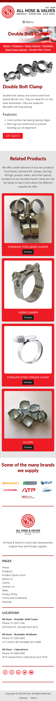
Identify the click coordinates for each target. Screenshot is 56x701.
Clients (6, 582)
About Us (7, 578)
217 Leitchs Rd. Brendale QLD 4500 (21, 641)
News (5, 590)
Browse (28, 251)
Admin (34, 698)
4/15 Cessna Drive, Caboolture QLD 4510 (24, 657)
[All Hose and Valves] (28, 18)
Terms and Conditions (14, 597)
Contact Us (8, 586)
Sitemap (7, 601)
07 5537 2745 (17, 623)
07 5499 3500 (17, 653)
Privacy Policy (9, 594)
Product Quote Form (14, 575)
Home (6, 46)
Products (18, 46)
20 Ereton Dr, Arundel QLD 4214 (20, 626)
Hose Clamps (32, 46)
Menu (29, 22)
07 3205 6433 (17, 638)
